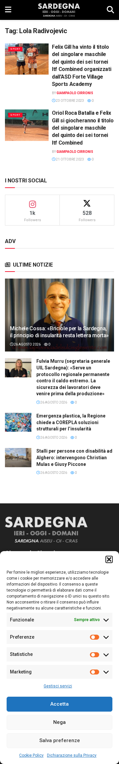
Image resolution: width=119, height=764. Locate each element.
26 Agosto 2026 (27, 344)
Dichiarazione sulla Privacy (72, 755)
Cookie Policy (31, 755)
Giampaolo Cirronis (75, 93)
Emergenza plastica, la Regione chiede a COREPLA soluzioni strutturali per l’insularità (70, 422)
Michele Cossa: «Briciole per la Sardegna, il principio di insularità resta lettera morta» (59, 332)
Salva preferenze (59, 740)
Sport (15, 48)
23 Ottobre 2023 (69, 100)
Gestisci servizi (58, 686)
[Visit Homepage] (59, 10)
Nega (59, 722)
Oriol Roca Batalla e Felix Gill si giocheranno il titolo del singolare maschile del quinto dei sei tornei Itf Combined (83, 128)
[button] (109, 559)
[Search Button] (110, 10)
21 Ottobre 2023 (69, 159)
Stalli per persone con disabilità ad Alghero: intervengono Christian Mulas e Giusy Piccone (74, 457)
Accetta (59, 704)
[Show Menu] (8, 10)
